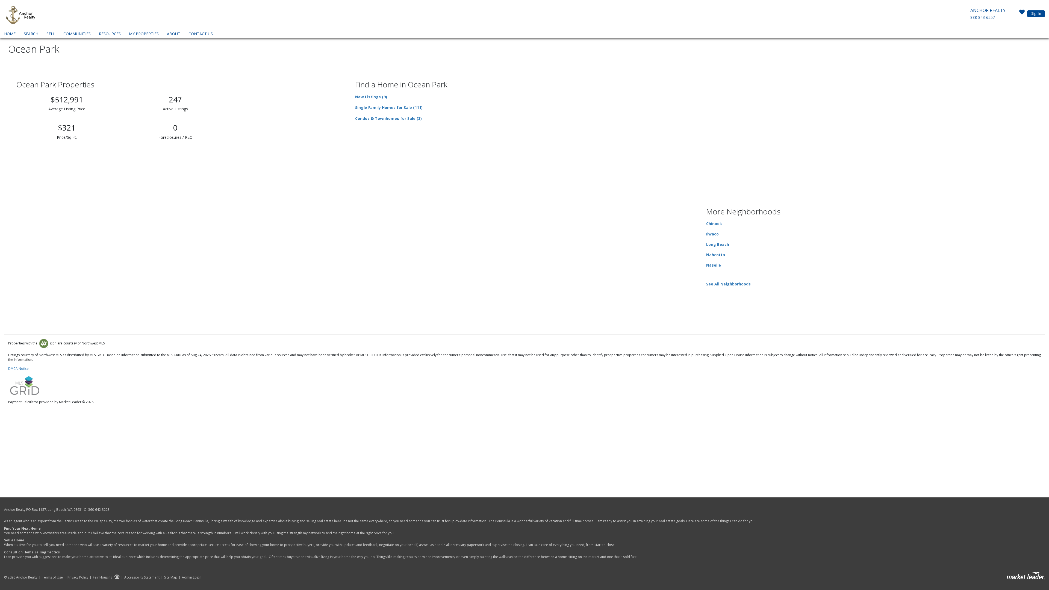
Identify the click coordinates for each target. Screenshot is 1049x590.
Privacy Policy (77, 577)
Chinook (714, 223)
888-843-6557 (982, 17)
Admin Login (191, 577)
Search (31, 33)
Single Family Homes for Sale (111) (389, 107)
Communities (77, 33)
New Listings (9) (371, 96)
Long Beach (717, 244)
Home (10, 33)
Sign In (1036, 13)
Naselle (713, 265)
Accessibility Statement (142, 577)
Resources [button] (110, 33)
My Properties (144, 33)
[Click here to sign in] (1022, 14)
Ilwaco (712, 234)
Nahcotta (715, 254)
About (173, 33)
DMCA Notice (18, 368)
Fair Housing (102, 577)
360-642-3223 (99, 509)
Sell (50, 33)
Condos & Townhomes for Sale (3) (388, 118)
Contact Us (200, 33)
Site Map (170, 577)
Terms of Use (52, 577)
